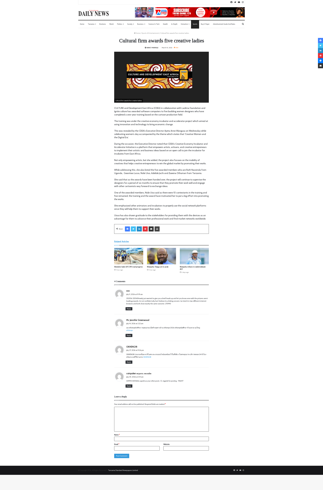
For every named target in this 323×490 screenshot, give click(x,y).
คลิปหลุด (129, 330)
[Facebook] (127, 228)
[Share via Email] (151, 228)
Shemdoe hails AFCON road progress (128, 267)
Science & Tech (154, 24)
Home (82, 24)
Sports (195, 24)
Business (140, 24)
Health (165, 24)
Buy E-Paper (205, 24)
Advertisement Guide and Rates (224, 24)
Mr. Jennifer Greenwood (137, 320)
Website (166, 444)
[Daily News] (93, 13)
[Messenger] (320, 60)
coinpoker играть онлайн (138, 373)
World (111, 24)
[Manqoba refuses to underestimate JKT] (194, 256)
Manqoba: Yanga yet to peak (157, 267)
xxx (128, 290)
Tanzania (91, 24)
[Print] (157, 228)
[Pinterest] (145, 228)
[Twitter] (133, 228)
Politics (119, 24)
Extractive (184, 24)
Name (117, 435)
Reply (129, 309)
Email (116, 444)
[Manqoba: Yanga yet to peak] (161, 256)
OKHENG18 (131, 346)
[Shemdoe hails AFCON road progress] (128, 256)
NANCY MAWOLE (152, 48)
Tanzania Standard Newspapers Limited (123, 470)
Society (129, 24)
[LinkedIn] (139, 228)
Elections (102, 24)
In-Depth (174, 24)
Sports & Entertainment (150, 33)
